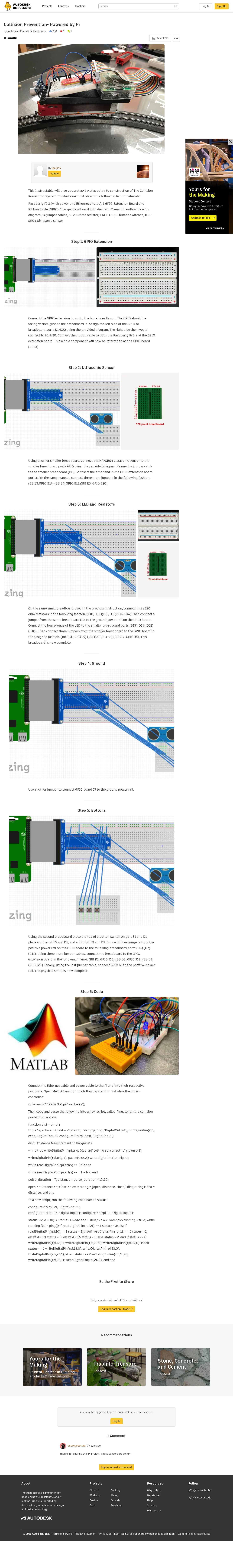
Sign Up (221, 6)
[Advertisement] (209, 186)
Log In (206, 6)
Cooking (116, 1490)
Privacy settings (109, 1534)
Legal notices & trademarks (193, 1534)
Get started (153, 1495)
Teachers (80, 6)
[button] (176, 38)
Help (150, 1500)
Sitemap (152, 1505)
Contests (63, 6)
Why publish (154, 1490)
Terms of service (62, 1534)
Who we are (154, 1510)
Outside (115, 1500)
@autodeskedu (202, 1497)
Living (114, 1495)
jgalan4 (11, 31)
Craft (92, 1505)
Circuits (24, 31)
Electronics (39, 31)
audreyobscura (77, 1445)
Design (94, 1500)
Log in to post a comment (116, 1467)
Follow (54, 173)
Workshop (95, 1495)
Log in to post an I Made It (116, 1309)
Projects (47, 6)
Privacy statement (86, 1534)
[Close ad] (230, 142)
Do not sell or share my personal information (148, 1534)
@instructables (202, 1490)
